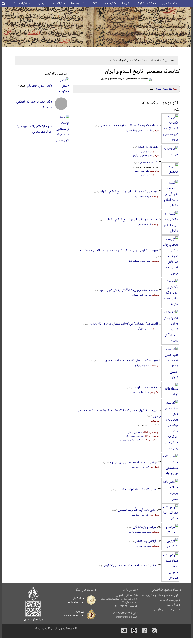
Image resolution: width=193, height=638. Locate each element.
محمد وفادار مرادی (143, 365)
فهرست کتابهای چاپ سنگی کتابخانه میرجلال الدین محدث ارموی (116, 250)
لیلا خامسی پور (144, 224)
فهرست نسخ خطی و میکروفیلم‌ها (159, 595)
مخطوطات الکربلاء (145, 387)
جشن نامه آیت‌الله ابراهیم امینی (136, 489)
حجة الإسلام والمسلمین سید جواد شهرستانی (34, 129)
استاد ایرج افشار (135, 432)
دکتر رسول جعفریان (163, 89)
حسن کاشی (146, 175)
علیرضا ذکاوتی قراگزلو (142, 155)
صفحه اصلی (170, 3)
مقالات (94, 3)
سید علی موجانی (143, 546)
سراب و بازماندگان (144, 527)
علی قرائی (147, 130)
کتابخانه (110, 3)
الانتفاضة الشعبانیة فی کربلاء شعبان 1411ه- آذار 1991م (123, 324)
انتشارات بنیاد (21, 3)
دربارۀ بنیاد (172, 604)
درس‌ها (41, 3)
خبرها (125, 3)
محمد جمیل (146, 152)
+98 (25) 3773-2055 (121, 613)
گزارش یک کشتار (146, 541)
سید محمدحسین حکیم (134, 436)
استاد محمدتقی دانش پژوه (131, 440)
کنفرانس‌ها (58, 3)
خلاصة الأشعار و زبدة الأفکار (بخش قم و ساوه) (128, 290)
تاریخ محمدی (149, 162)
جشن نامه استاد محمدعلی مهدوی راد (133, 462)
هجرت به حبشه (148, 147)
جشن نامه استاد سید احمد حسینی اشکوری (130, 565)
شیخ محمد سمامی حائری (140, 532)
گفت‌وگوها (77, 3)
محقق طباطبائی (146, 3)
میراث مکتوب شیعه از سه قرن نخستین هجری (129, 125)
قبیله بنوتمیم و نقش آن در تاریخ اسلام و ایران (129, 191)
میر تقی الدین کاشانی (141, 295)
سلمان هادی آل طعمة (141, 328)
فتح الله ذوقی (133, 261)
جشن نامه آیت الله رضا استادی (137, 510)
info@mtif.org (123, 617)
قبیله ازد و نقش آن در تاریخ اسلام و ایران (132, 219)
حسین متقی (145, 261)
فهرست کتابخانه (169, 599)
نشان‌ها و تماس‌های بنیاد (165, 609)
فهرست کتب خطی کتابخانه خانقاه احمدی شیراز (127, 361)
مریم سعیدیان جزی (142, 196)
